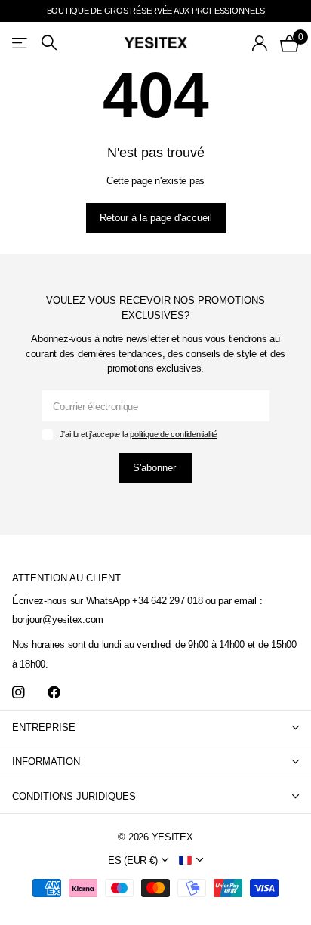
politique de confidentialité (173, 434)
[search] (49, 43)
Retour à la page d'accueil (156, 218)
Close (155, 728)
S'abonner (156, 467)
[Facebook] (54, 692)
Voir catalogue (20, 42)
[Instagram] (18, 692)
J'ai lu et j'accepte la (138, 434)
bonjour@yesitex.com (57, 619)
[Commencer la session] (260, 43)
